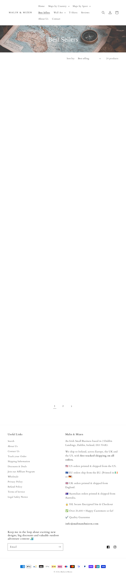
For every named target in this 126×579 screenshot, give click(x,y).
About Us (13, 446)
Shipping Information (19, 461)
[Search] (103, 12)
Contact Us (14, 451)
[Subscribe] (59, 546)
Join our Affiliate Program (21, 471)
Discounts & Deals (17, 466)
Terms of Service (16, 491)
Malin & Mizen (66, 572)
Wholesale (13, 476)
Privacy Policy (15, 481)
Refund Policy (15, 486)
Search (11, 441)
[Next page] (71, 406)
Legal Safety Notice (18, 497)
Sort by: (71, 58)
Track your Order (17, 456)
